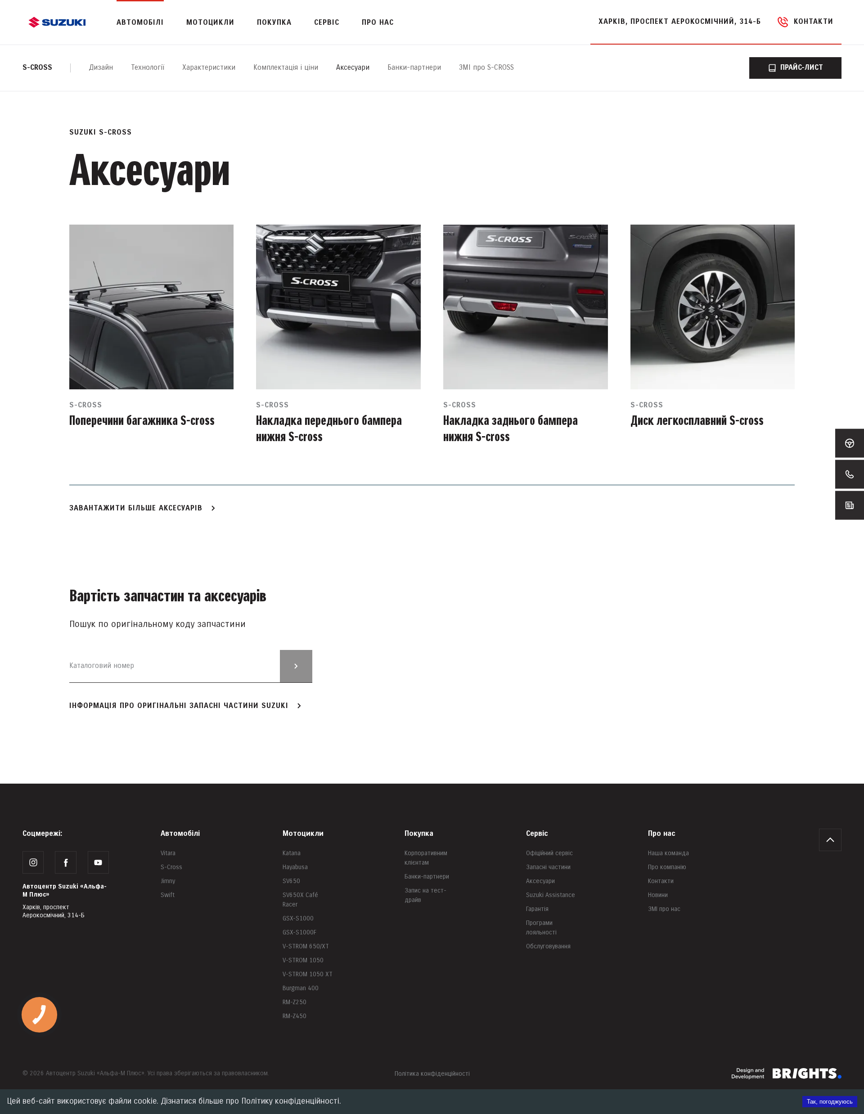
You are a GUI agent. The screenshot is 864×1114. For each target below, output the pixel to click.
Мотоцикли (210, 22)
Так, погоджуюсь (830, 1101)
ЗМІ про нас (664, 909)
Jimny (168, 881)
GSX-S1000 (298, 918)
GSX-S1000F (299, 932)
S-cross (37, 67)
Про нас (661, 834)
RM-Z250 (294, 1002)
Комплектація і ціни (285, 67)
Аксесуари (352, 67)
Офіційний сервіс (549, 853)
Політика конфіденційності (432, 1074)
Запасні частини (548, 867)
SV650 (291, 881)
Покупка (419, 834)
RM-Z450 (294, 1016)
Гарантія (537, 909)
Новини (658, 895)
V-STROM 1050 (303, 960)
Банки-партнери (414, 67)
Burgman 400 (301, 988)
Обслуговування (548, 946)
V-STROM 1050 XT (308, 974)
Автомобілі (180, 834)
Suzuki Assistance (550, 895)
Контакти (661, 881)
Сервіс (537, 834)
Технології (147, 67)
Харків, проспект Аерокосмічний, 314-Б (679, 22)
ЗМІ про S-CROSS (486, 67)
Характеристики (208, 67)
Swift (168, 895)
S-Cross (171, 867)
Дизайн (101, 67)
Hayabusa (295, 867)
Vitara (168, 853)
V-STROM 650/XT (306, 946)
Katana (292, 853)
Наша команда (668, 853)
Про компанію (667, 867)
